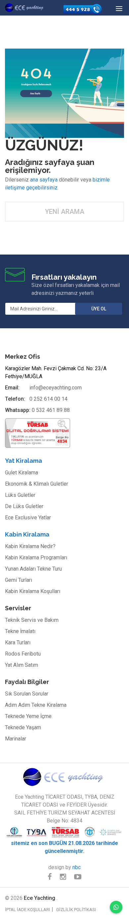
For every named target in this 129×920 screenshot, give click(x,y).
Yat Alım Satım (21, 665)
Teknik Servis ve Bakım (32, 620)
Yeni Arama (64, 212)
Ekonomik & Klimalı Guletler (36, 484)
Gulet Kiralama (21, 472)
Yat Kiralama (23, 460)
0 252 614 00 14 (48, 399)
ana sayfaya (44, 180)
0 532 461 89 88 (51, 410)
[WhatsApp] (116, 907)
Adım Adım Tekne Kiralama (35, 705)
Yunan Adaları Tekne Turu (33, 569)
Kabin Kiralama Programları (36, 557)
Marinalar (15, 739)
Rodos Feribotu (23, 654)
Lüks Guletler (20, 495)
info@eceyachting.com (55, 387)
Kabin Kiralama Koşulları (32, 591)
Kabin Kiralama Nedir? (30, 546)
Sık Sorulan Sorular (26, 694)
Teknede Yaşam (23, 727)
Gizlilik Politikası (76, 909)
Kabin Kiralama (27, 534)
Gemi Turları (18, 580)
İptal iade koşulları (27, 909)
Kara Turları (17, 642)
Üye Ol (98, 308)
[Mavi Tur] (64, 777)
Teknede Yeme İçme (28, 716)
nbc (76, 867)
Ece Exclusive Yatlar (28, 517)
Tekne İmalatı (20, 631)
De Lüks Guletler (24, 506)
